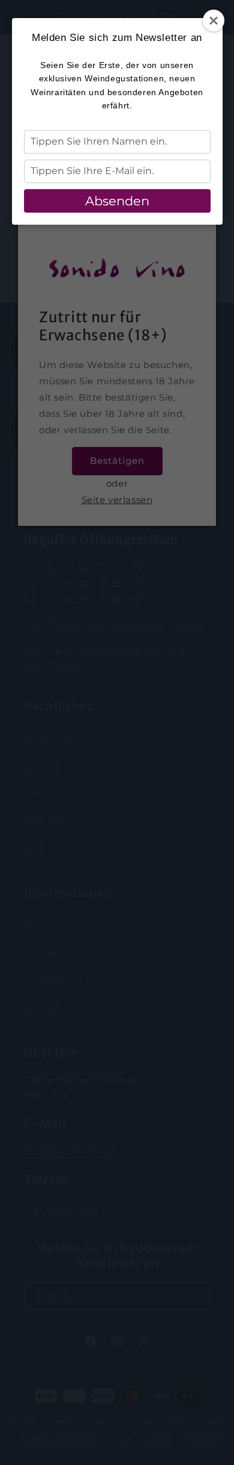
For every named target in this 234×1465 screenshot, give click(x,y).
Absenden (117, 200)
